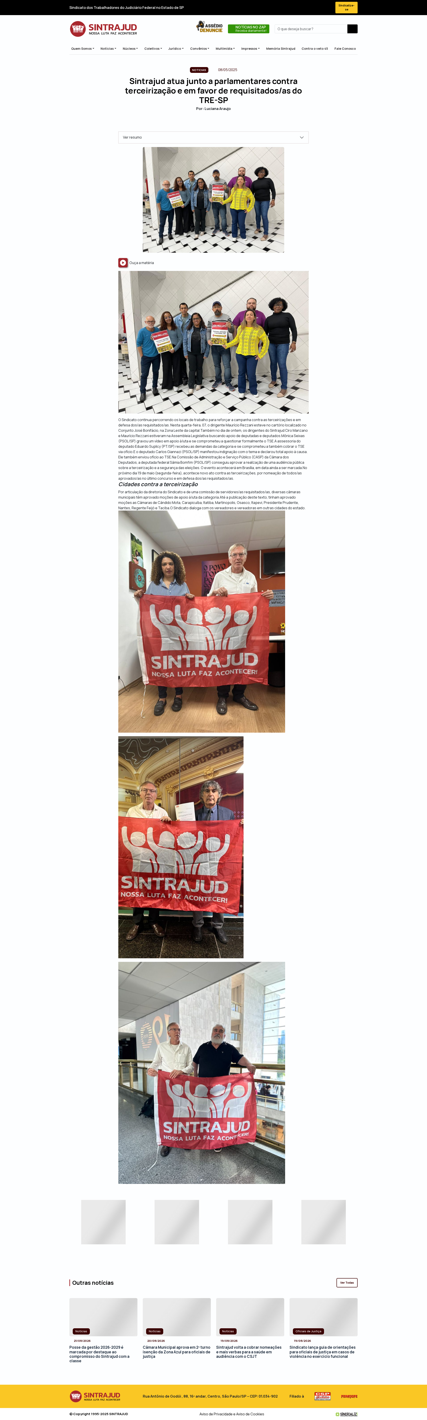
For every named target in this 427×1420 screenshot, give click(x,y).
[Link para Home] (103, 28)
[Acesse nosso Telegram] (328, 7)
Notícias (107, 48)
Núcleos (129, 48)
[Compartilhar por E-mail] (217, 124)
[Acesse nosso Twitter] (304, 7)
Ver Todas (347, 1283)
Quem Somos (81, 48)
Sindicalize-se (346, 7)
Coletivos (151, 48)
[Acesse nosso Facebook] (296, 7)
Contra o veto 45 (315, 48)
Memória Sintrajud (280, 48)
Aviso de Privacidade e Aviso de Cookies (231, 1414)
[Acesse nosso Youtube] (320, 7)
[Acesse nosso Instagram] (312, 7)
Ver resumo (132, 137)
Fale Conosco (345, 48)
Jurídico (174, 48)
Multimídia (224, 48)
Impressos (249, 48)
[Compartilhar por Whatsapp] (225, 124)
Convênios (198, 48)
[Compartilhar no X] (209, 124)
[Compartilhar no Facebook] (202, 124)
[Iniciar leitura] (123, 262)
